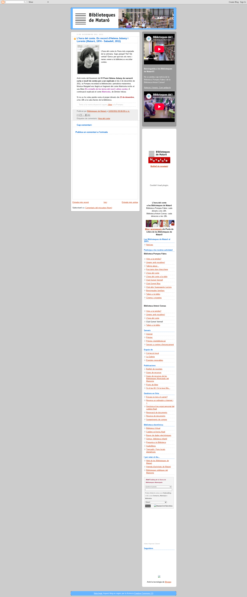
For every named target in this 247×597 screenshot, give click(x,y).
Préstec (149, 337)
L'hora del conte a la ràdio (156, 277)
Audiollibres (151, 446)
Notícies (149, 245)
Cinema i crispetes (154, 298)
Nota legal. (98, 593)
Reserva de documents (155, 416)
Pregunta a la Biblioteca (156, 442)
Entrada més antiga (130, 202)
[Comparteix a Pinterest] (88, 115)
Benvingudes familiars (155, 291)
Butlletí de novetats (154, 369)
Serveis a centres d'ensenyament (160, 345)
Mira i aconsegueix (153, 229)
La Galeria (150, 357)
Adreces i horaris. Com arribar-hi (157, 88)
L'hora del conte (152, 273)
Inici (105, 202)
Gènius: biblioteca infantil (156, 439)
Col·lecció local (152, 353)
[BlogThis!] (80, 115)
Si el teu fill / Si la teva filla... (158, 388)
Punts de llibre (152, 385)
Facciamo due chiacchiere (157, 270)
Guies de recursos (153, 373)
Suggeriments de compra (156, 420)
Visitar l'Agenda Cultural (152, 543)
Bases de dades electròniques (158, 435)
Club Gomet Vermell (154, 280)
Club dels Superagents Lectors (159, 287)
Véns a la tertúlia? (153, 259)
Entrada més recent (80, 202)
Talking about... (152, 266)
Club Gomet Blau (153, 284)
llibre (110, 105)
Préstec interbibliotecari (156, 341)
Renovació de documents (156, 413)
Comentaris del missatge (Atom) (98, 208)
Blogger (168, 582)
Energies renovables (154, 360)
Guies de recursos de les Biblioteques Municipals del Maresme (157, 378)
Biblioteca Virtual (153, 428)
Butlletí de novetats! (159, 166)
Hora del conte (104, 119)
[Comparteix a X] (83, 115)
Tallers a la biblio (153, 294)
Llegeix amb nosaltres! (155, 263)
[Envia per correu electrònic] (78, 115)
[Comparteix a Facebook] (86, 115)
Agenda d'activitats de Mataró (158, 467)
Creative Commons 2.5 (143, 593)
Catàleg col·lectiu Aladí (155, 432)
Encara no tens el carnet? (157, 397)
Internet (149, 334)
